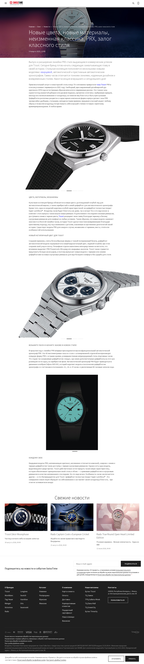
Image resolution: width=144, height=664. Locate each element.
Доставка (66, 599)
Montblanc (9, 595)
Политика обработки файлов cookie (18, 641)
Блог (39, 27)
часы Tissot (101, 84)
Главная (32, 27)
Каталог (42, 587)
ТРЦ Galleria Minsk (92, 599)
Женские (42, 603)
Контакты (112, 587)
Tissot (61, 216)
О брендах (9, 587)
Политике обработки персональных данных (114, 575)
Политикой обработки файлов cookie (31, 660)
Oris (22, 603)
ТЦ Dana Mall (90, 603)
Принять (132, 659)
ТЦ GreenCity (90, 607)
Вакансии (66, 621)
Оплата (65, 595)
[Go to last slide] (6, 412)
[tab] (69, 451)
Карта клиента (68, 591)
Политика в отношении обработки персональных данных (26, 636)
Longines (24, 591)
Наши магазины (91, 587)
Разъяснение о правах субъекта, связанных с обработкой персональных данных (34, 639)
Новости (47, 27)
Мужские (43, 599)
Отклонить (116, 659)
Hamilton (24, 599)
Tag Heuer (9, 599)
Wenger (8, 603)
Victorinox (9, 607)
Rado (7, 611)
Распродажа (44, 595)
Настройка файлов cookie (14, 643)
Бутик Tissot (90, 591)
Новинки (42, 591)
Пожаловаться (118, 600)
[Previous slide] (6, 152)
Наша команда (68, 617)
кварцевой (46, 72)
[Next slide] (137, 152)
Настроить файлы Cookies (56, 660)
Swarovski (24, 607)
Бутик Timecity (91, 611)
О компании (67, 587)
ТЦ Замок (89, 595)
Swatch (23, 595)
